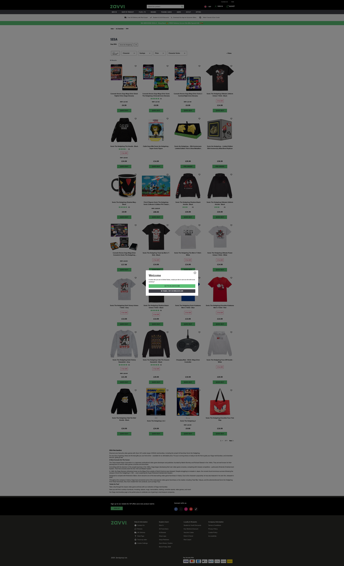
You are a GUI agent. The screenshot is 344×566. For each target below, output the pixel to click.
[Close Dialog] (195, 273)
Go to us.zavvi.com (172, 286)
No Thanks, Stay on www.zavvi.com (172, 291)
